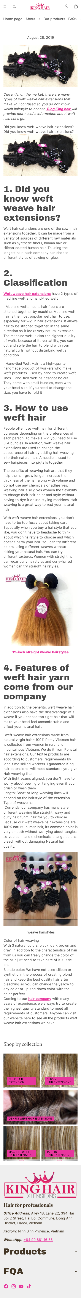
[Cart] (76, 6)
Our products (54, 19)
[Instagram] (13, 1286)
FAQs (72, 19)
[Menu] (5, 6)
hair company (39, 998)
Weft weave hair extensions (27, 293)
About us (32, 19)
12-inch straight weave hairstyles (40, 652)
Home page (12, 19)
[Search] (14, 6)
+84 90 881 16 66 (38, 1239)
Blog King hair (58, 109)
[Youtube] (21, 1286)
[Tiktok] (29, 1286)
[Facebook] (6, 1286)
